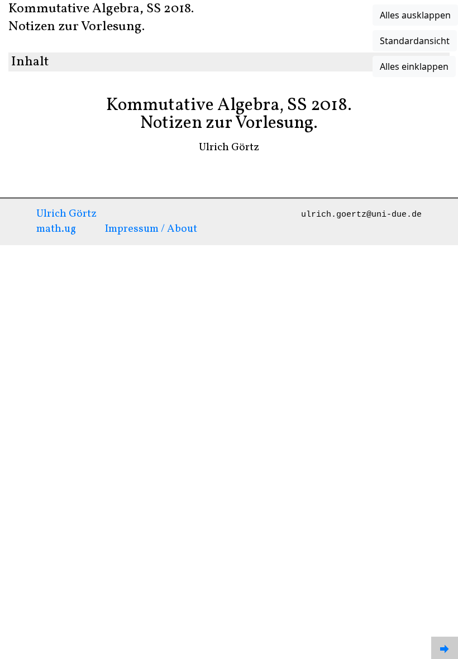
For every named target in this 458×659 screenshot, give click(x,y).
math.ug (56, 229)
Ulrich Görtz (66, 214)
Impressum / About (151, 229)
